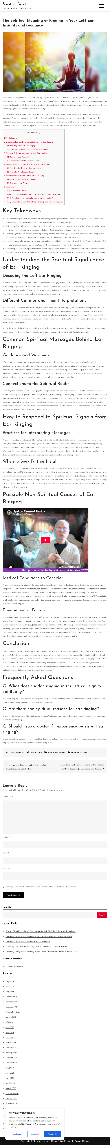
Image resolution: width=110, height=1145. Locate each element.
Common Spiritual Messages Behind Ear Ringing (25, 153)
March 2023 (11, 1042)
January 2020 (11, 1098)
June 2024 (10, 986)
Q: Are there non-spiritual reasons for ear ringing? (30, 198)
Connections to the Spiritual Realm (23, 161)
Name (6, 837)
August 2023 (11, 1017)
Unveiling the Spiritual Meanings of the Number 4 (28, 941)
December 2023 (12, 996)
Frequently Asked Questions (17, 190)
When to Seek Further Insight (21, 172)
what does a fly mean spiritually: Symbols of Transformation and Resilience (26, 767)
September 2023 (13, 1012)
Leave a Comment (79, 752)
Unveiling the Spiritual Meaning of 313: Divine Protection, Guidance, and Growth (42, 951)
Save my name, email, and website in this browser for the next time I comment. (41, 887)
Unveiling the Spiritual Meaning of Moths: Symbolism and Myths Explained (39, 936)
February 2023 (12, 1047)
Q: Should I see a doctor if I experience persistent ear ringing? (35, 202)
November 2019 (12, 1103)
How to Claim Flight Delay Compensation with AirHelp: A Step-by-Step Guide (41, 931)
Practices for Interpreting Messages (24, 168)
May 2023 (10, 1032)
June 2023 (10, 1027)
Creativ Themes (82, 1141)
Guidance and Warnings (18, 157)
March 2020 (11, 1088)
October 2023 (12, 1007)
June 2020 (10, 1073)
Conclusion (9, 187)
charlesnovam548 (17, 752)
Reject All (35, 1134)
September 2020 (13, 1057)
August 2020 (11, 1063)
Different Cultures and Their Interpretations (27, 149)
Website (6, 868)
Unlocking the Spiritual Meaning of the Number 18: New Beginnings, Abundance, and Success (82, 767)
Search (7, 906)
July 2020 (10, 1068)
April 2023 (10, 1037)
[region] (34, 1124)
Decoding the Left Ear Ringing (21, 146)
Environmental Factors (18, 183)
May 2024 (10, 991)
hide (37, 133)
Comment (8, 796)
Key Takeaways (11, 138)
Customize (17, 1134)
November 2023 (12, 1002)
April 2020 (10, 1083)
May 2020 (10, 1078)
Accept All (52, 1134)
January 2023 (11, 1052)
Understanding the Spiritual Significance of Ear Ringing (28, 142)
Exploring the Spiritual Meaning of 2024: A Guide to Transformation (36, 946)
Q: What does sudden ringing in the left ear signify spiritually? (34, 194)
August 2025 (11, 981)
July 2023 (9, 1022)
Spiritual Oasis (14, 4)
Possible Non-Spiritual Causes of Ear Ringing (24, 176)
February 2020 (12, 1093)
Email (6, 853)
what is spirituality (56, 752)
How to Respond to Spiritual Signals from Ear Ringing (28, 164)
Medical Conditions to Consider (21, 179)
